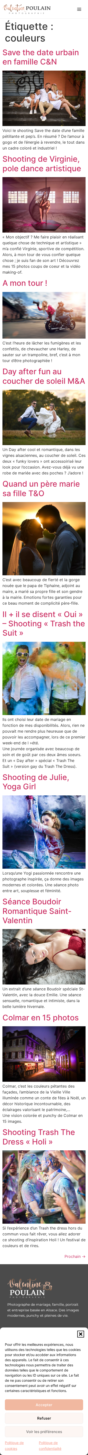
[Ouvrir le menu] (79, 9)
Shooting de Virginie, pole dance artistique (41, 163)
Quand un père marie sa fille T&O (41, 488)
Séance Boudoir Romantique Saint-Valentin (37, 911)
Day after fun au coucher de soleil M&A (43, 376)
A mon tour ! (24, 283)
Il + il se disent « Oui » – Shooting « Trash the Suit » (43, 624)
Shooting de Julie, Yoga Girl (35, 781)
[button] (80, 1334)
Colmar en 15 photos (40, 1017)
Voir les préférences (44, 1431)
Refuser (44, 1418)
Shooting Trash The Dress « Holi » (38, 1136)
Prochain (75, 1256)
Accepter (44, 1404)
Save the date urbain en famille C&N (40, 57)
